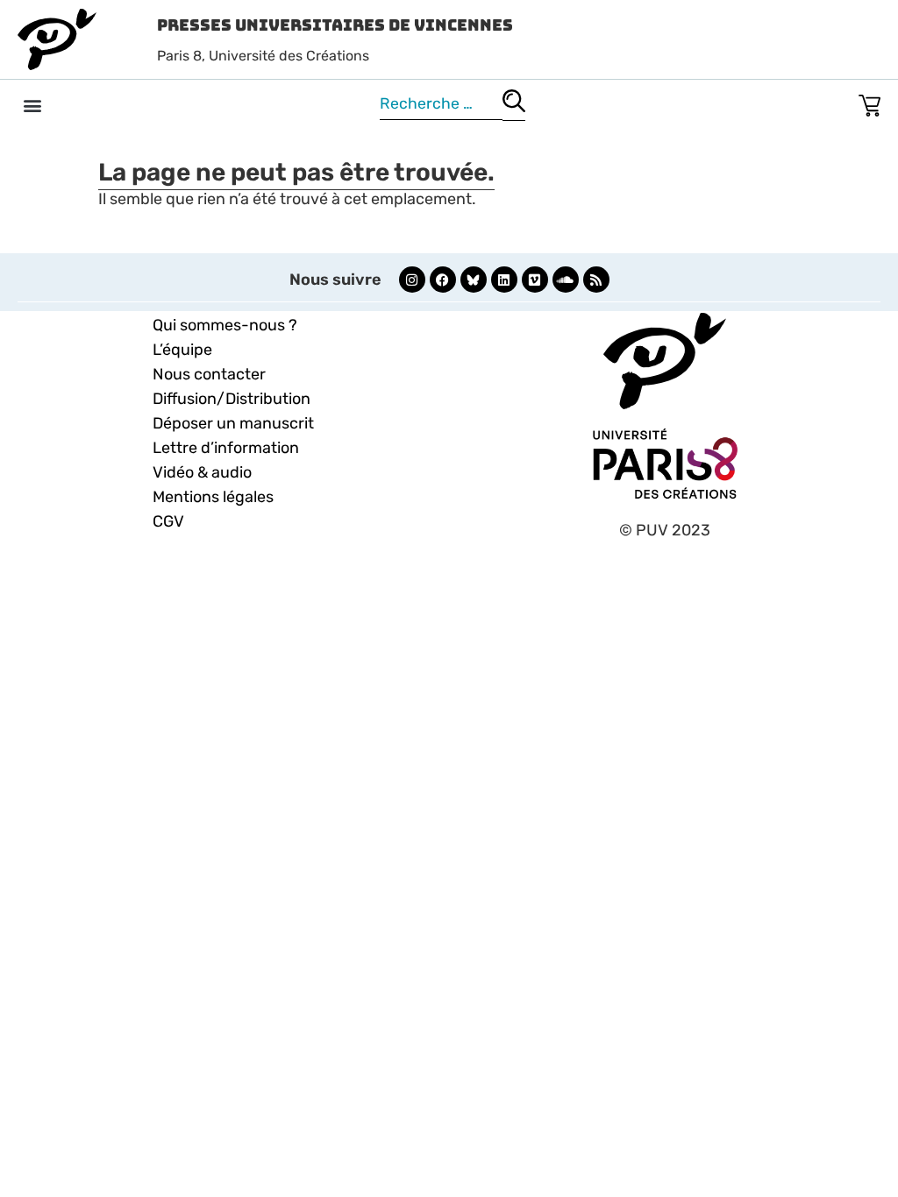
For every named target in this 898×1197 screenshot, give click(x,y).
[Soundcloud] (565, 279)
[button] (32, 104)
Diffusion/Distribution (231, 398)
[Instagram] (412, 279)
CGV (168, 521)
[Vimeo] (535, 279)
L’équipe (182, 349)
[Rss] (596, 279)
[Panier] (869, 102)
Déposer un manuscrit (233, 423)
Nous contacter (209, 374)
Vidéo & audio (202, 472)
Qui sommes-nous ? (225, 325)
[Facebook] (443, 279)
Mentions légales (213, 496)
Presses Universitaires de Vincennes (335, 25)
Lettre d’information (226, 447)
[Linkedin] (504, 279)
